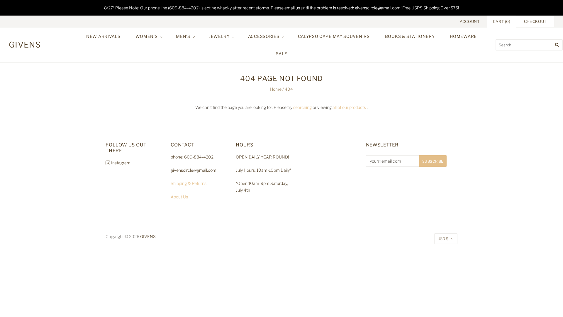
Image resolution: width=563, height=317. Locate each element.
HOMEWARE (463, 36)
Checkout (535, 21)
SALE (281, 53)
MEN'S (183, 36)
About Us (179, 196)
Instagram (120, 162)
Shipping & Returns (188, 183)
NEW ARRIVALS (103, 36)
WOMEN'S (146, 36)
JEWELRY (219, 36)
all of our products (349, 107)
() (502, 21)
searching (302, 107)
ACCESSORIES (263, 36)
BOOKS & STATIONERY (410, 36)
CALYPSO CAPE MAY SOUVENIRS (334, 36)
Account (470, 21)
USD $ (442, 238)
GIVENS (148, 236)
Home (276, 89)
